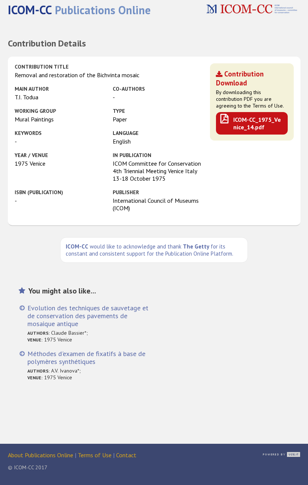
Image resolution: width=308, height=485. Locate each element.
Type (119, 111)
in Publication (132, 155)
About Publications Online (40, 455)
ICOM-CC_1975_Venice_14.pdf (257, 123)
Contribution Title (42, 66)
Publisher (126, 192)
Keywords (28, 133)
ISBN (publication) (39, 192)
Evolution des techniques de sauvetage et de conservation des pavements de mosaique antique (87, 316)
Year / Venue (31, 155)
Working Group (35, 111)
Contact (126, 455)
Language (126, 133)
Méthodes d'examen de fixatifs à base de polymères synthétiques (86, 357)
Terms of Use (95, 455)
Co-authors (129, 88)
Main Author (32, 88)
